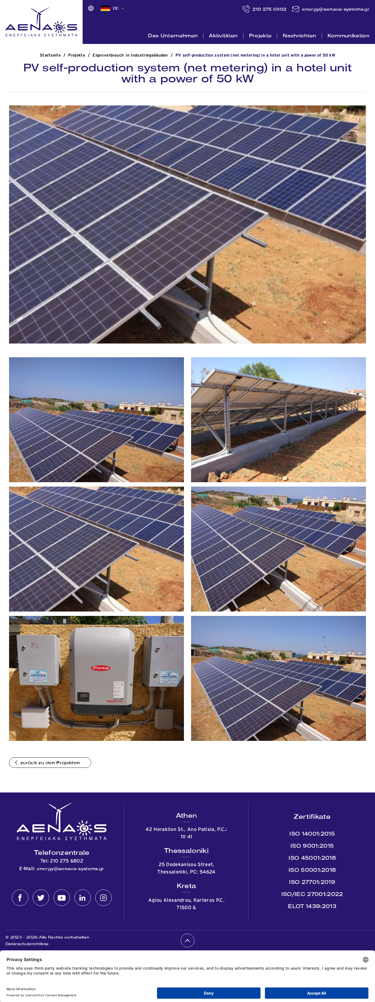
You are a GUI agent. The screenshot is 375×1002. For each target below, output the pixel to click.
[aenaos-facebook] (20, 898)
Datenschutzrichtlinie (27, 944)
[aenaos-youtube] (62, 898)
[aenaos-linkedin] (82, 898)
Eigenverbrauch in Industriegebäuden (130, 55)
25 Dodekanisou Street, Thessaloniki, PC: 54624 (186, 868)
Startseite (50, 55)
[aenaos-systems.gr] (41, 21)
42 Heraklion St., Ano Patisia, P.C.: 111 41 (186, 833)
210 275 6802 (269, 9)
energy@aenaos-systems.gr (336, 9)
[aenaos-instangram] (103, 898)
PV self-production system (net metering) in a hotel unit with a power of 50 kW (255, 55)
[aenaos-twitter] (41, 898)
